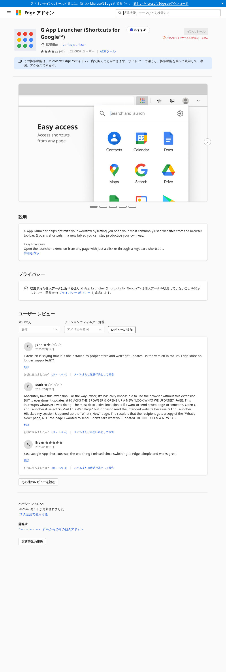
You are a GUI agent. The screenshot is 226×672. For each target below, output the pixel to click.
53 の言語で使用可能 (33, 514)
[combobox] (168, 12)
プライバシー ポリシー (74, 293)
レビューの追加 (122, 330)
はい (54, 374)
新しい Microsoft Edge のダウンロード (161, 3)
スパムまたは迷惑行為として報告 (94, 374)
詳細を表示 (31, 253)
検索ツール (108, 51)
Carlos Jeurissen (75, 45)
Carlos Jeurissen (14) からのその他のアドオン (51, 529)
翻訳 (26, 367)
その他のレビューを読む (38, 482)
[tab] (93, 207)
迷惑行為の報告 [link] (32, 541)
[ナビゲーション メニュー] (8, 12)
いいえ (63, 374)
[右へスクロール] (207, 141)
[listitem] (113, 359)
